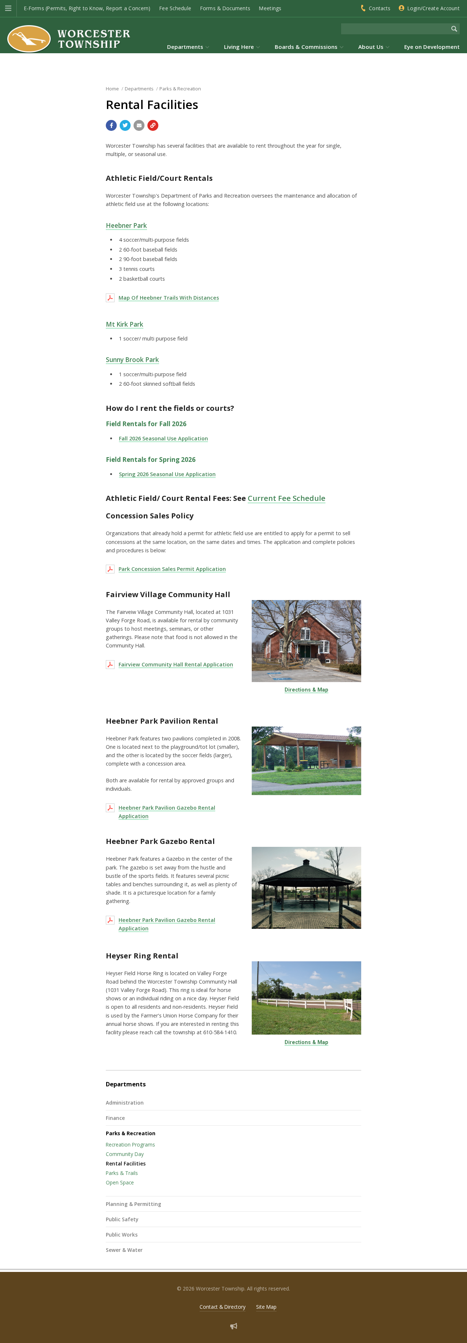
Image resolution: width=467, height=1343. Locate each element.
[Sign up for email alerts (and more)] (233, 1326)
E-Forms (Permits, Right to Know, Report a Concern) (87, 8)
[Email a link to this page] (139, 125)
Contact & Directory (223, 1306)
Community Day (125, 1154)
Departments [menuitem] (185, 46)
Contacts (379, 8)
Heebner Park (126, 225)
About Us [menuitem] (370, 46)
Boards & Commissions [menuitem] (306, 46)
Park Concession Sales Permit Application (172, 568)
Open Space (120, 1182)
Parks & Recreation (130, 1133)
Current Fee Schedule (286, 498)
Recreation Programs (130, 1144)
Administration (125, 1102)
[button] (8, 8)
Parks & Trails (122, 1172)
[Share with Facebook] (111, 125)
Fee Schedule (175, 8)
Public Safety (122, 1219)
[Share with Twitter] (125, 125)
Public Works (122, 1234)
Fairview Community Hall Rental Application (176, 664)
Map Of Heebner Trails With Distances (169, 297)
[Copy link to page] (152, 125)
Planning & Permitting (133, 1203)
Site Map (266, 1306)
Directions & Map (306, 690)
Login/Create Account (434, 8)
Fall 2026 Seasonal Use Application (163, 438)
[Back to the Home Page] (69, 38)
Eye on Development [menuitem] (432, 46)
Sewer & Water (124, 1249)
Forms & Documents (225, 8)
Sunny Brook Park (132, 359)
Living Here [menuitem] (239, 46)
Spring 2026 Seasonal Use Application (167, 474)
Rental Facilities (126, 1163)
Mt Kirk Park (124, 324)
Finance (115, 1117)
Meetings (270, 8)
